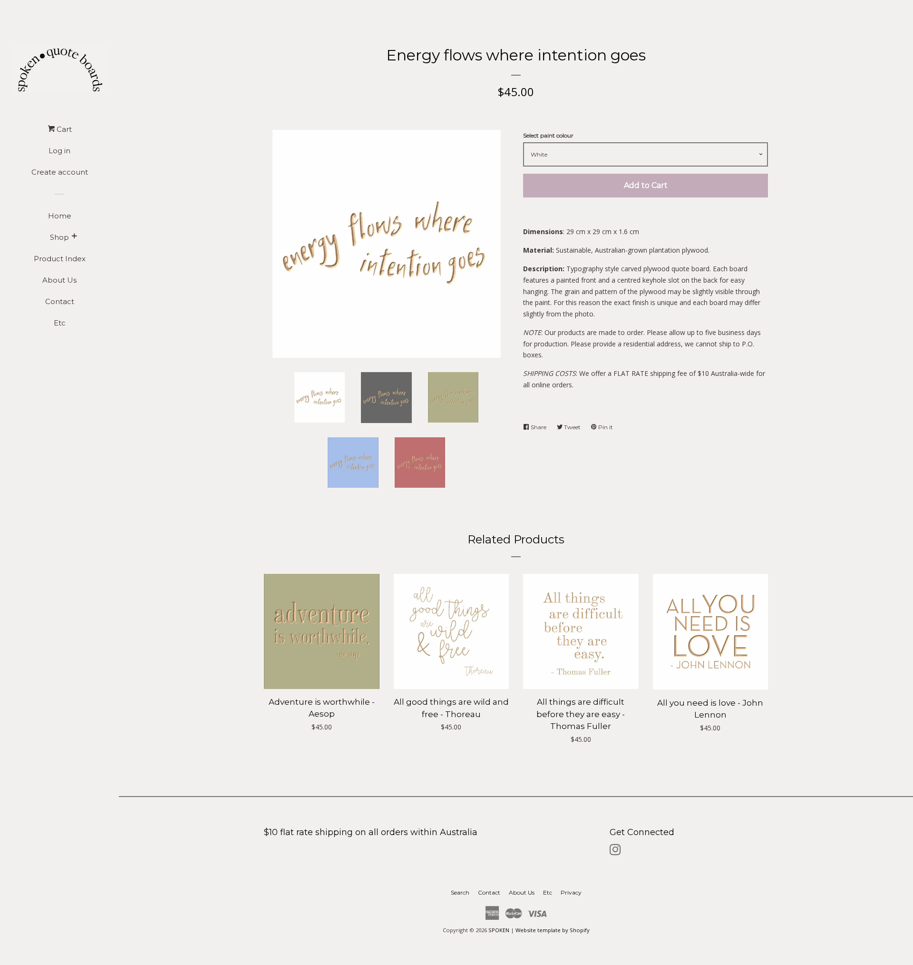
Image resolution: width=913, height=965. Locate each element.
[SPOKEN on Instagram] (615, 851)
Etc (60, 322)
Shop (59, 237)
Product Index (60, 258)
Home (59, 215)
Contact (59, 301)
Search (460, 892)
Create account (59, 172)
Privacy (571, 892)
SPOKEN (499, 930)
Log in (59, 150)
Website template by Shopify (552, 930)
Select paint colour (548, 135)
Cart (63, 129)
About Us (59, 280)
